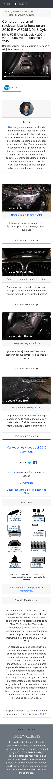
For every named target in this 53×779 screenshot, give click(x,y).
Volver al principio (26, 729)
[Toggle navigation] (47, 4)
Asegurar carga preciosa (26, 343)
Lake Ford (13, 472)
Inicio (7, 11)
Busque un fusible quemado (26, 407)
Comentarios (26, 482)
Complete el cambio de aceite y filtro (26, 279)
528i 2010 (27, 11)
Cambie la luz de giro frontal (26, 214)
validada (14, 87)
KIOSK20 (42, 714)
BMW (16, 11)
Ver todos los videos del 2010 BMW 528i (26, 449)
